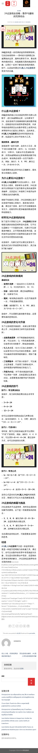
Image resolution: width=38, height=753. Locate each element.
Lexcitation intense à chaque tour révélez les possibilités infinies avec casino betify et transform (17, 720)
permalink (32, 633)
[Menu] (3, 3)
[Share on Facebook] (13, 626)
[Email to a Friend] (20, 626)
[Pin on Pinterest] (24, 626)
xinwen (28, 22)
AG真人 (5, 546)
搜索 (3, 676)
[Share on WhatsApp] (10, 626)
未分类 (19, 10)
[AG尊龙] (26, 3)
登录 (22, 668)
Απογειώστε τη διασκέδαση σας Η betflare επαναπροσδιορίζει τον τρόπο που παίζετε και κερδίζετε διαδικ (18, 711)
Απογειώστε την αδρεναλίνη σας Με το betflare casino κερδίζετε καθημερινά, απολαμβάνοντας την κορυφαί (18, 697)
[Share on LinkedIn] (28, 626)
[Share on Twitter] (17, 626)
